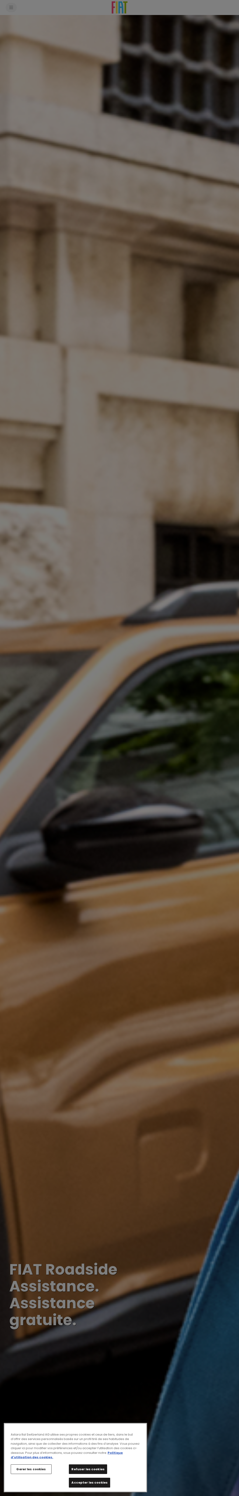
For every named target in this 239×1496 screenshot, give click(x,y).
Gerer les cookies (31, 1469)
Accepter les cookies (89, 1482)
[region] (75, 1457)
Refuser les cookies (87, 1469)
